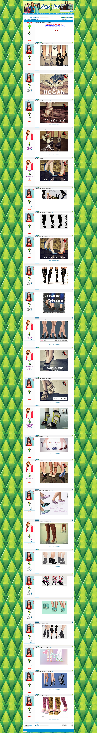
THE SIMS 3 (27, 19)
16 (38, 17)
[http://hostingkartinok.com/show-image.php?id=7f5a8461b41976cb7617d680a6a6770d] (54, 664)
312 (50, 348)
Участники (61, 16)
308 (52, 236)
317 (52, 490)
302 (52, 72)
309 (52, 265)
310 (50, 291)
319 (50, 550)
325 (52, 695)
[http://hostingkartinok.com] (54, 65)
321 (50, 599)
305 (50, 158)
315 (50, 436)
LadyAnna (31, 18)
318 (50, 521)
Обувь (37, 19)
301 (52, 43)
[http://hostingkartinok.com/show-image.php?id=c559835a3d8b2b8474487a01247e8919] (54, 451)
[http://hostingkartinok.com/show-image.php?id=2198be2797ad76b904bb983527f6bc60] (54, 514)
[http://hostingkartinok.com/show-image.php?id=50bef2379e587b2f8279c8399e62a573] (54, 638)
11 (33, 17)
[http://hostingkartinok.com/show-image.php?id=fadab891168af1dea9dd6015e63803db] (54, 717)
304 (50, 129)
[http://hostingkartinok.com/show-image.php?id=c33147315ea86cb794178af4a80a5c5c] (54, 482)
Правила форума (65, 16)
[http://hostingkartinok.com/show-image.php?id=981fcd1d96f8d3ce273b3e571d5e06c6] (54, 613)
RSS (72, 16)
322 (50, 623)
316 (50, 460)
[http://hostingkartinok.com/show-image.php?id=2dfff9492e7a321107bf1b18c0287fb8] (54, 687)
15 (37, 17)
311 (50, 319)
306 (52, 188)
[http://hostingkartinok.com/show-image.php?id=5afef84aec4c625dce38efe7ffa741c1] (54, 586)
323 (50, 647)
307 (52, 212)
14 (36, 17)
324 (52, 671)
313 (52, 378)
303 (50, 100)
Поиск (70, 16)
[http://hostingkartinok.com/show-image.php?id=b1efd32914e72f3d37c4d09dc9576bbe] (54, 543)
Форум (25, 19)
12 (34, 17)
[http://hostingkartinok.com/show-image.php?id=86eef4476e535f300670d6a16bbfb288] (54, 564)
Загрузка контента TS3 (33, 19)
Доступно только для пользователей (54, 67)
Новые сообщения (56, 16)
